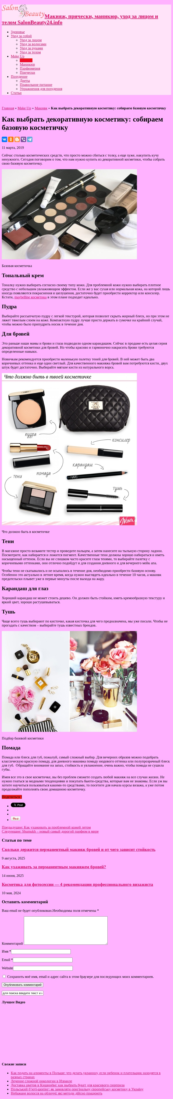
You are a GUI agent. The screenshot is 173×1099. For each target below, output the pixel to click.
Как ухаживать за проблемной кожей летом (46, 827)
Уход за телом (30, 52)
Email (6, 960)
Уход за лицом (31, 40)
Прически (27, 72)
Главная (8, 108)
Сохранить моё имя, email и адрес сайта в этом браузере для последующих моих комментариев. (80, 977)
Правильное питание (36, 85)
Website (7, 968)
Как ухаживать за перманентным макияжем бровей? (54, 866)
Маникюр (27, 64)
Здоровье (18, 32)
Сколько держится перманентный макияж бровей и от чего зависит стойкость (78, 849)
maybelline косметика (30, 297)
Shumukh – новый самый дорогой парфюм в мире (50, 831)
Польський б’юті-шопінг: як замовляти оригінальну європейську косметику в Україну (77, 1089)
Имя (5, 951)
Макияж (26, 60)
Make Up (17, 56)
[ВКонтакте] (4, 139)
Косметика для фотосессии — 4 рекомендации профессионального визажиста (77, 884)
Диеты (25, 81)
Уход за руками (31, 48)
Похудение (19, 76)
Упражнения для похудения (41, 89)
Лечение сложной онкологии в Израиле (41, 1081)
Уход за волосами (33, 44)
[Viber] (23, 139)
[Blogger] (17, 139)
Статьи (16, 93)
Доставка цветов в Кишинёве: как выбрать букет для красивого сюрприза (68, 1085)
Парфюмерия (30, 68)
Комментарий (12, 943)
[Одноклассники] (11, 139)
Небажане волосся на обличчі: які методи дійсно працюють (56, 1093)
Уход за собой (21, 36)
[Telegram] (29, 139)
